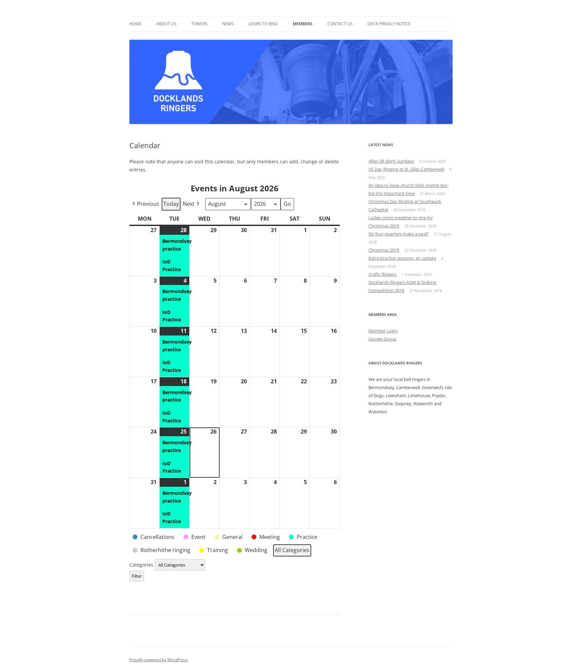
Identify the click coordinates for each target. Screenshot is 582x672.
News (228, 24)
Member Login (383, 331)
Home (135, 24)
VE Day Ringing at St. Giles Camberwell (406, 169)
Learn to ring (263, 24)
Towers (199, 24)
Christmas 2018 (383, 250)
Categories (142, 565)
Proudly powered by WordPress (158, 660)
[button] (145, 204)
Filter (138, 576)
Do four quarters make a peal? (398, 234)
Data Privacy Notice (389, 24)
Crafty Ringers (382, 274)
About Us (166, 24)
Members (303, 24)
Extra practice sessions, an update (402, 258)
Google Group (382, 339)
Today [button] (171, 203)
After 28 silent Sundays (391, 161)
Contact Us (340, 24)
